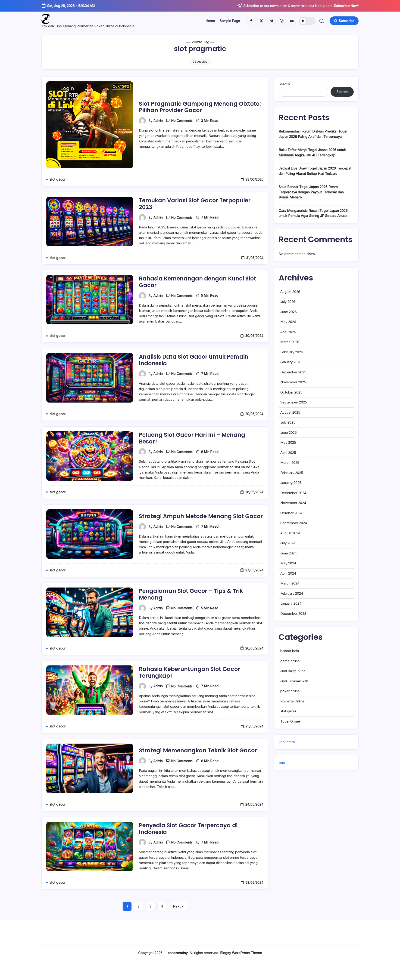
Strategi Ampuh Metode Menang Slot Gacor (201, 516)
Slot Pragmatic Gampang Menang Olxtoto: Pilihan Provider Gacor (200, 107)
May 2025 (288, 442)
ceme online (290, 661)
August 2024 (290, 533)
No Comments (182, 121)
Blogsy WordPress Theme (241, 953)
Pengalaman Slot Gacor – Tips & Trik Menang (191, 594)
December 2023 (293, 613)
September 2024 (293, 523)
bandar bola (289, 651)
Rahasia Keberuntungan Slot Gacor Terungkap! (189, 672)
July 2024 (287, 543)
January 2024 (290, 603)
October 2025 (291, 392)
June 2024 (288, 553)
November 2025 (293, 382)
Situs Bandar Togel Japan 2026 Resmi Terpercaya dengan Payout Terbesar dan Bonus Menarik (311, 192)
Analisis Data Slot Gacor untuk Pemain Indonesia (193, 360)
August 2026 (290, 291)
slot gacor (288, 711)
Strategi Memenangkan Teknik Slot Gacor (198, 750)
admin (158, 121)
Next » (178, 906)
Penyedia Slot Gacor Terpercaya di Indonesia (188, 829)
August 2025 (290, 412)
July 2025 (287, 422)
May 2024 (288, 563)
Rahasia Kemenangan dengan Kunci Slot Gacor (197, 282)
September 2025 (293, 402)
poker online (290, 691)
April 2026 (288, 332)
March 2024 (289, 583)
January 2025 (290, 482)
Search (284, 84)
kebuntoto (287, 742)
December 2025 (293, 372)
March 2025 (289, 462)
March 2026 (289, 342)
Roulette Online (292, 701)
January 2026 (290, 362)
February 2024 (291, 593)
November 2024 (293, 503)
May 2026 (288, 322)
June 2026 (288, 312)
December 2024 (293, 493)
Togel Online (290, 721)
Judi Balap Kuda (292, 671)
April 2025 (288, 452)
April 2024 (288, 573)
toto (282, 762)
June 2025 (288, 432)
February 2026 (291, 352)
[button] (307, 21)
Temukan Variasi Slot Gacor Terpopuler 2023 (194, 204)
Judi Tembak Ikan (294, 681)
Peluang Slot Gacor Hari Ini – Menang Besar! (192, 438)
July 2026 (287, 301)
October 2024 (291, 513)
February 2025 (291, 473)
